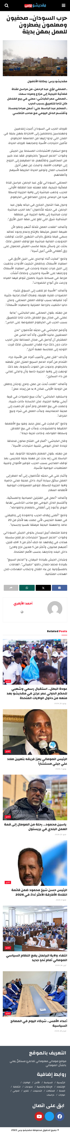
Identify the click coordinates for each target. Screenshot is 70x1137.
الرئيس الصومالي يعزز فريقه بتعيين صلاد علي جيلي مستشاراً (37, 761)
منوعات (29, 1087)
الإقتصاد (61, 1087)
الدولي (16, 1091)
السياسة (48, 1082)
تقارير (8, 681)
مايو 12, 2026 (61, 834)
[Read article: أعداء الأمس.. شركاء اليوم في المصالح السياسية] (35, 994)
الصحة (62, 1091)
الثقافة (17, 1087)
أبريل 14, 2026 (61, 965)
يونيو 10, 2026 (60, 703)
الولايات (26, 1082)
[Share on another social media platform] (11, 588)
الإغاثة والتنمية (44, 1087)
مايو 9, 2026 (61, 900)
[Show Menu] (63, 5)
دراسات (50, 1095)
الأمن (37, 1082)
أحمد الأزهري (22, 603)
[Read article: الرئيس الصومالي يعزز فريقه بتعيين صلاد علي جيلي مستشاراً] (35, 732)
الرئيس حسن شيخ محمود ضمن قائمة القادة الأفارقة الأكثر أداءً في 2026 (39, 892)
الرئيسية (61, 1082)
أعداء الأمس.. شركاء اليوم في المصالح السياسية (38, 1023)
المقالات (50, 1091)
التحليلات (37, 1091)
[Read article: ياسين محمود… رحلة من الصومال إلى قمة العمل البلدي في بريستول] (35, 797)
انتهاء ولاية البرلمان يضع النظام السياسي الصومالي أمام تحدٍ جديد (36, 957)
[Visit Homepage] (35, 5)
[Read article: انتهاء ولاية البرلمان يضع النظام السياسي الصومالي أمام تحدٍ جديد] (35, 928)
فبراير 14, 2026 (61, 1031)
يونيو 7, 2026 (61, 769)
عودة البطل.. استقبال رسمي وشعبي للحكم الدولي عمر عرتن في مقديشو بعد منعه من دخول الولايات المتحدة (37, 693)
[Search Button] (6, 5)
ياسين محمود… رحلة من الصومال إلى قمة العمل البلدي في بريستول (35, 826)
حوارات (61, 1095)
